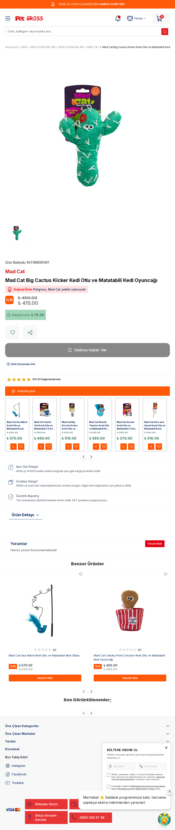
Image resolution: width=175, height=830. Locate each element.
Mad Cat (15, 272)
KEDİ (24, 47)
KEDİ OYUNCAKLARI (42, 47)
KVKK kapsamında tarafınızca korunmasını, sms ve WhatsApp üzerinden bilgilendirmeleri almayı (138, 787)
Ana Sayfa (11, 47)
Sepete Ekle (45, 677)
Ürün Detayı (23, 515)
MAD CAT (93, 47)
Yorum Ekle (155, 543)
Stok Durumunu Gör (23, 364)
